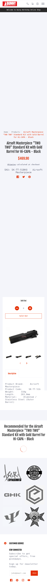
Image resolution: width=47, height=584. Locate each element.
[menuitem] (27, 4)
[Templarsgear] (34, 517)
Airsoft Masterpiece (29, 171)
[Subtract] (17, 308)
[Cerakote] (34, 472)
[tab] (12, 374)
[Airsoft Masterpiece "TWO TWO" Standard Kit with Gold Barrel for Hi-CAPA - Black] (23, 337)
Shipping (11, 165)
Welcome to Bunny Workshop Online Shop (23, 10)
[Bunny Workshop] (10, 4)
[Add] (30, 308)
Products (15, 132)
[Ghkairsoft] (12, 495)
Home (6, 132)
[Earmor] (34, 495)
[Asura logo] (12, 473)
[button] (27, 4)
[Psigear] (12, 516)
